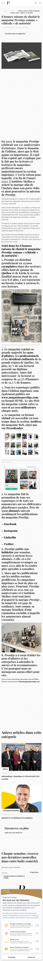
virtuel (6, 418)
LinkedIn (10, 537)
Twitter (9, 544)
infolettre (8, 552)
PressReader (14, 428)
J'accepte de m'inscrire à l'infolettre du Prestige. (14, 877)
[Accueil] (8, 2)
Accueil (5, 11)
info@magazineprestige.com (29, 682)
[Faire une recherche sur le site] (40, 3)
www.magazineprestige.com (20, 397)
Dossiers (12, 11)
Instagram (11, 531)
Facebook (10, 524)
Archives (35, 421)
